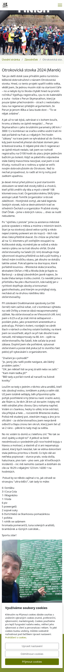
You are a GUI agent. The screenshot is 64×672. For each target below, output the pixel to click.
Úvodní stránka (11, 59)
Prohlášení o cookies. (16, 637)
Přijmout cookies (32, 661)
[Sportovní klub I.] (5, 5)
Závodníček (31, 59)
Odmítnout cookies (32, 654)
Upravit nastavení (32, 646)
